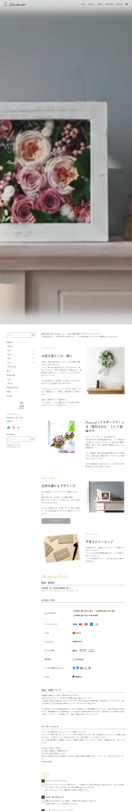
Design (9, 354)
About (100, 4)
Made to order (11, 367)
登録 (32, 439)
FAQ (8, 391)
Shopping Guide (12, 387)
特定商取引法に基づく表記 (15, 418)
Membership (109, 4)
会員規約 (9, 421)
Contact (119, 4)
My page (10, 383)
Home (83, 4)
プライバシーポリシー (13, 414)
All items (10, 346)
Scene (9, 350)
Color (9, 358)
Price (8, 362)
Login (9, 379)
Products (56, 521)
